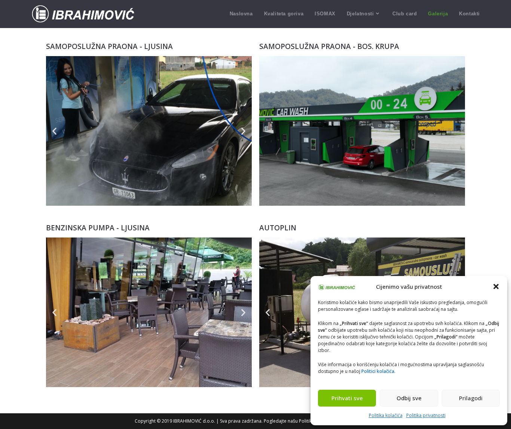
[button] (496, 286)
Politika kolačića (386, 415)
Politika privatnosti (426, 415)
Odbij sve (409, 398)
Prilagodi (471, 398)
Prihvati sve (347, 398)
